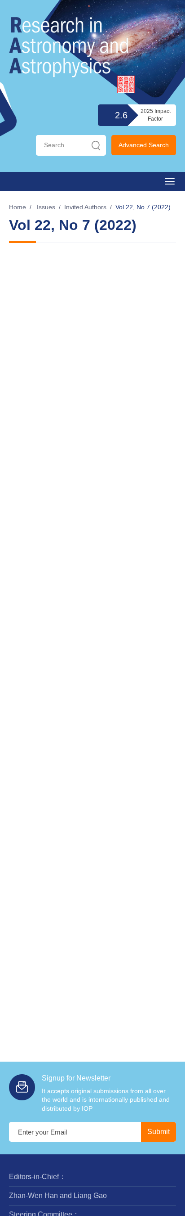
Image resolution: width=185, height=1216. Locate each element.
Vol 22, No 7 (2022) (143, 207)
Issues (46, 207)
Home (17, 207)
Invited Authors (85, 207)
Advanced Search (144, 145)
